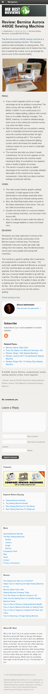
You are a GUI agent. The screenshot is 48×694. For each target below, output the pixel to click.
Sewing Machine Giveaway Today (16, 592)
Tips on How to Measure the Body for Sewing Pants (23, 607)
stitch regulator (31, 374)
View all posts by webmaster (29, 308)
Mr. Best (12, 633)
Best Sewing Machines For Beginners (20, 509)
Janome (8, 542)
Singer (7, 545)
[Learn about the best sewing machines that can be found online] (16, 14)
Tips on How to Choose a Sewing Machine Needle (22, 604)
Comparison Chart (10, 551)
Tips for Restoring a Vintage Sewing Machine (20, 616)
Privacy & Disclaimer (11, 563)
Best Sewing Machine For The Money (20, 506)
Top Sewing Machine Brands (17, 503)
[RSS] (6, 336)
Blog (5, 554)
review (43, 372)
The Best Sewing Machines (14, 536)
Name (32, 436)
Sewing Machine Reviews (19, 33)
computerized (32, 372)
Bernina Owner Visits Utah (13, 589)
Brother (8, 539)
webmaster (8, 31)
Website (30, 450)
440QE (7, 372)
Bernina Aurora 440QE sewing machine (23, 39)
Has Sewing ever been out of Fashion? (18, 580)
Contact (6, 560)
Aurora (14, 372)
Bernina (21, 372)
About (5, 557)
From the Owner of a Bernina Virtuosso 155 (20, 595)
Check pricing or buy (11, 297)
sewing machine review (12, 374)
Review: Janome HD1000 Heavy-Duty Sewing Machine (23, 380)
